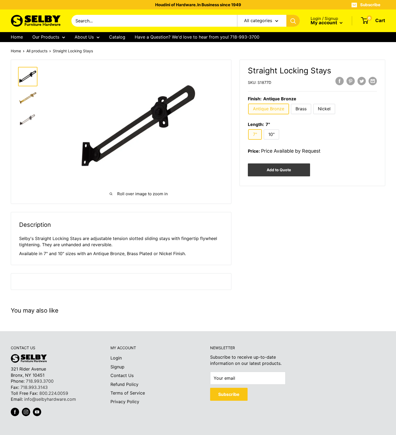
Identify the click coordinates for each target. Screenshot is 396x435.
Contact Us (122, 375)
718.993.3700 (40, 381)
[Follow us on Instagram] (26, 412)
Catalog (117, 37)
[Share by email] (373, 81)
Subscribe (370, 4)
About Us (84, 37)
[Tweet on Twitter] (361, 81)
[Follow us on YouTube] (37, 412)
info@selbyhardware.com (50, 399)
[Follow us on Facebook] (15, 412)
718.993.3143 (34, 387)
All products (36, 51)
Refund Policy (124, 384)
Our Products (45, 37)
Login (116, 358)
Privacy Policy (124, 401)
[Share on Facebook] (339, 81)
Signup (117, 366)
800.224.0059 (53, 393)
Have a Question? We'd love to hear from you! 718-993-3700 (197, 37)
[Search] (293, 21)
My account (324, 22)
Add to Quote (279, 169)
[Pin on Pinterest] (350, 81)
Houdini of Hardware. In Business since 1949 (198, 4)
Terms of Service (127, 393)
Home (17, 37)
